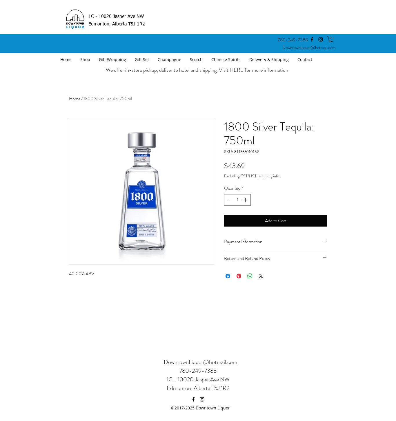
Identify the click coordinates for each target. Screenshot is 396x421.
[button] (330, 39)
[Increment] (246, 199)
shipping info (269, 176)
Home (74, 98)
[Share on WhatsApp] (249, 276)
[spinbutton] (237, 199)
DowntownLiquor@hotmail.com (308, 47)
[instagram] (321, 39)
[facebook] (312, 39)
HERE (237, 70)
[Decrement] (229, 199)
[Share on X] (260, 276)
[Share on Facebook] (227, 276)
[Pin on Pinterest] (238, 276)
